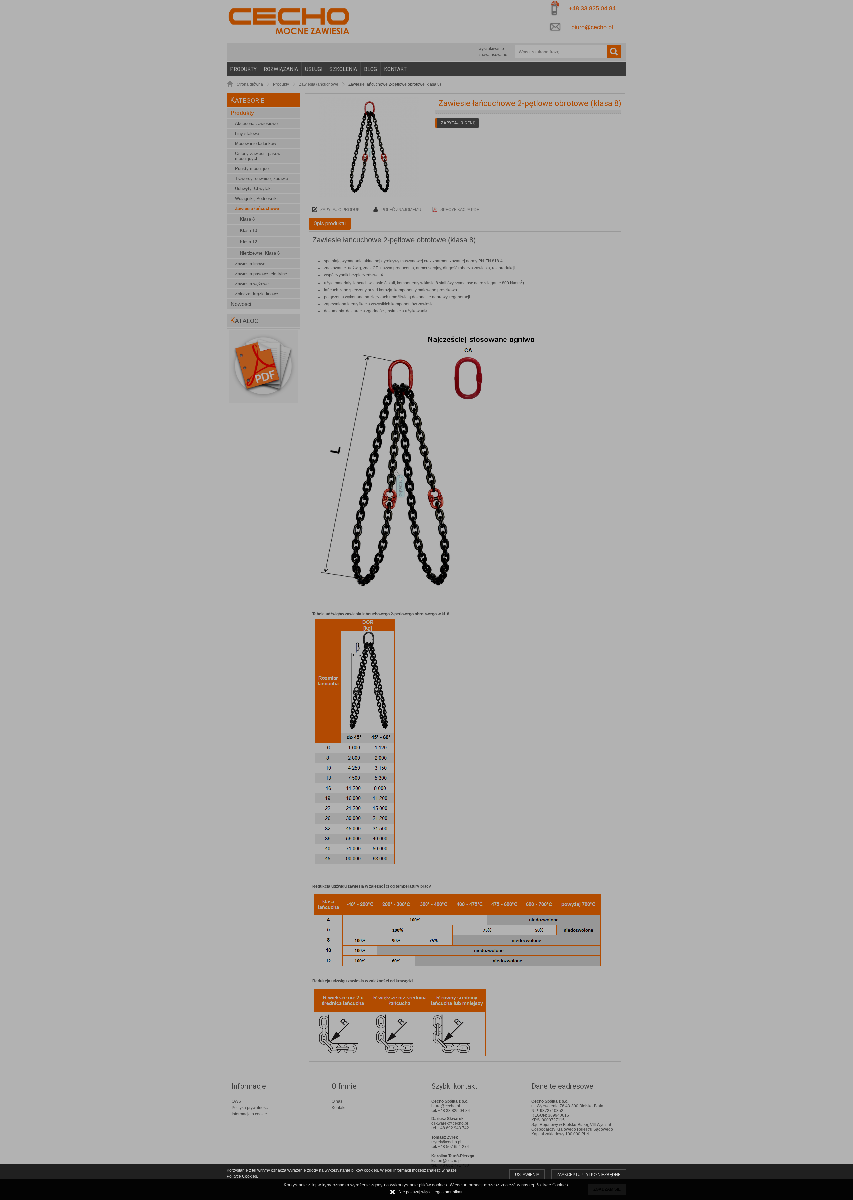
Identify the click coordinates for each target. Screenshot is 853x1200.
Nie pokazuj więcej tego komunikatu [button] (431, 1192)
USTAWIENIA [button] (527, 1174)
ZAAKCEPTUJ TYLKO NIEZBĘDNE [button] (589, 1174)
